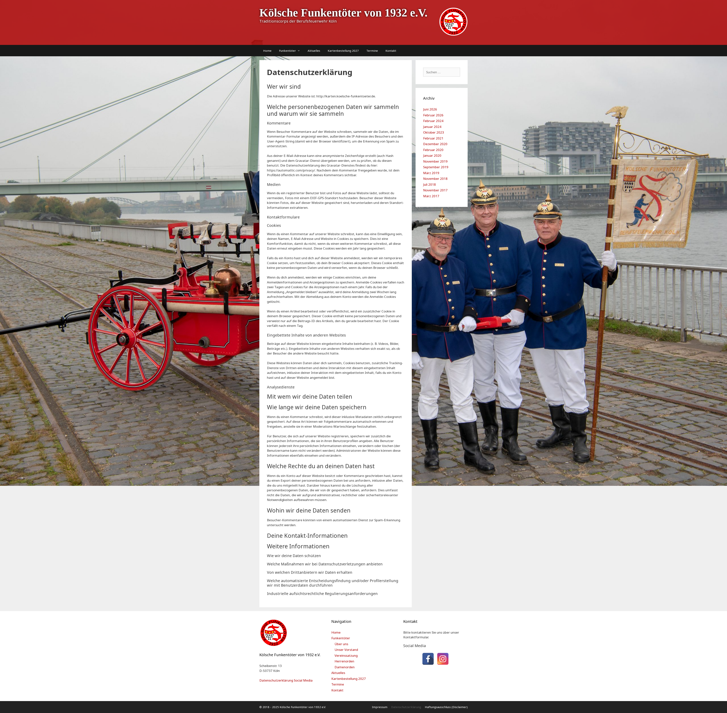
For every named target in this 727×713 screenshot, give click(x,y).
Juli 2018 (429, 184)
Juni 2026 (430, 109)
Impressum (379, 707)
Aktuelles (314, 50)
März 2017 (431, 196)
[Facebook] (428, 659)
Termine (372, 50)
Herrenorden (344, 661)
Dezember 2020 (435, 144)
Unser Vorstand (346, 649)
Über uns (341, 644)
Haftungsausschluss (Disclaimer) (446, 707)
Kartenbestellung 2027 (343, 50)
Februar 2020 (433, 150)
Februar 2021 (433, 138)
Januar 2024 (432, 126)
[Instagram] (443, 659)
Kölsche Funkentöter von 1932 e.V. (343, 12)
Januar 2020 (432, 155)
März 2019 (431, 173)
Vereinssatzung (346, 655)
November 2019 (435, 161)
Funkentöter (287, 50)
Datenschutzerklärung (406, 707)
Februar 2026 (433, 115)
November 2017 (435, 190)
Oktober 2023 (433, 132)
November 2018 (435, 178)
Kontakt (390, 50)
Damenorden (345, 667)
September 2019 (435, 167)
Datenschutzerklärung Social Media (286, 680)
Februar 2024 (433, 121)
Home (267, 50)
